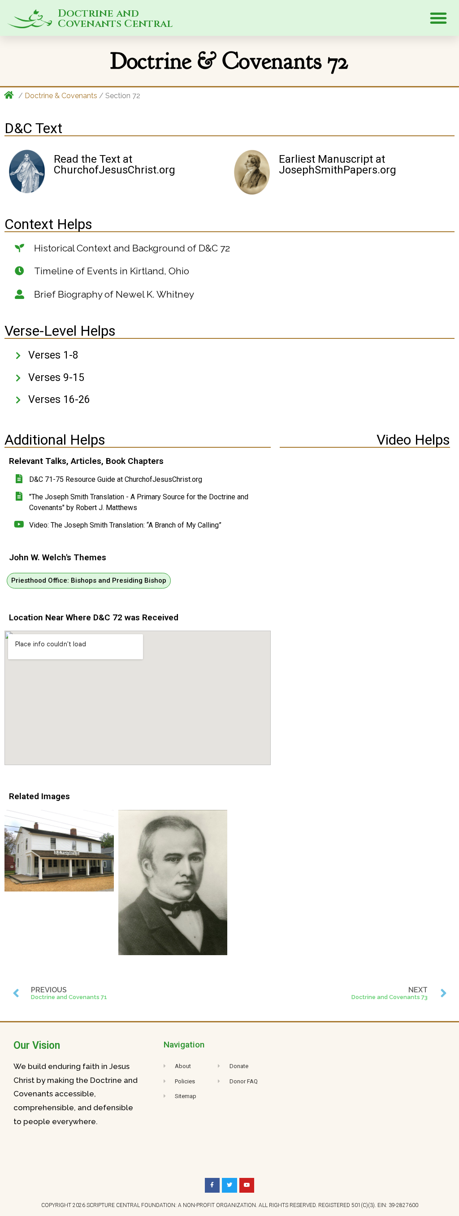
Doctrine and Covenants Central (115, 19)
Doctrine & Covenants (61, 95)
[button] (438, 17)
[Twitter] (229, 1185)
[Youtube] (247, 1185)
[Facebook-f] (212, 1185)
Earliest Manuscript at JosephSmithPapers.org (337, 164)
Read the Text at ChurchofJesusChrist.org (114, 164)
